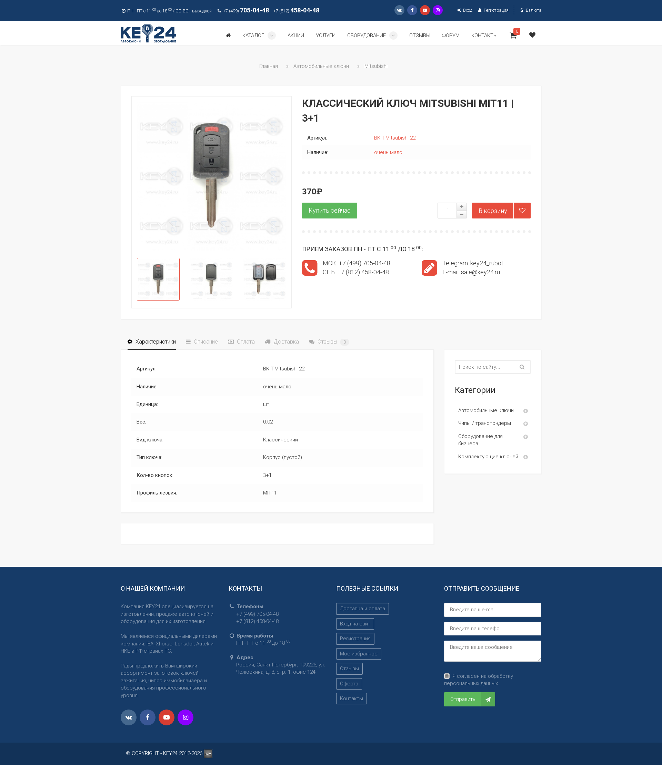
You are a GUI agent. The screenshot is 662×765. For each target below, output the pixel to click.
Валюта (533, 10)
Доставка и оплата (362, 608)
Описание (205, 341)
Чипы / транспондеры (484, 423)
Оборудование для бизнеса (480, 440)
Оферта (349, 684)
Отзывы (331, 341)
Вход (467, 10)
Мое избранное (359, 654)
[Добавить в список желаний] (522, 210)
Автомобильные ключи (486, 410)
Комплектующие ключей (488, 456)
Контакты (351, 698)
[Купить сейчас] (329, 210)
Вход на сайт (355, 624)
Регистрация (495, 10)
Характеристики (155, 341)
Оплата (245, 341)
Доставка (285, 341)
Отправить (462, 699)
